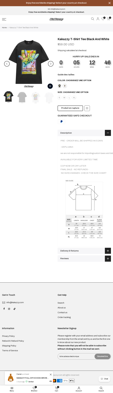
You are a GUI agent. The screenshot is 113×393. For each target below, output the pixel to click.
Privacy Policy (8, 336)
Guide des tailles (66, 75)
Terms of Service (10, 350)
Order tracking (64, 317)
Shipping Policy (9, 346)
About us (62, 308)
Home (4, 28)
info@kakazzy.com (57, 9)
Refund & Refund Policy (13, 341)
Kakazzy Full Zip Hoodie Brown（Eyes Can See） (33, 378)
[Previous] (7, 64)
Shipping (62, 50)
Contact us (62, 312)
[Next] (50, 64)
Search (61, 303)
